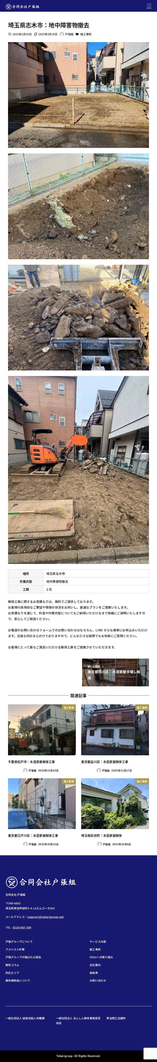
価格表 (94, 973)
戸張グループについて (19, 941)
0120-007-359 (22, 927)
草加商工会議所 (116, 1018)
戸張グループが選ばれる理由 (23, 957)
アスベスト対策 (15, 949)
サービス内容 (98, 941)
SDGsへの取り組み (101, 957)
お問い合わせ (98, 980)
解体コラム (12, 965)
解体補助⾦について (18, 980)
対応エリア (12, 973)
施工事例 (85, 34)
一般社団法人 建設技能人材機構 (25, 1018)
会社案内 (95, 965)
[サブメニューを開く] (152, 973)
